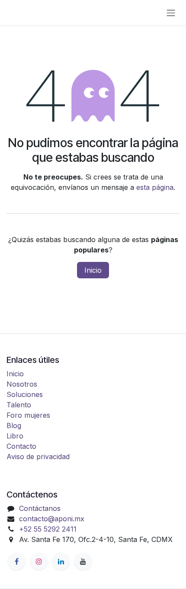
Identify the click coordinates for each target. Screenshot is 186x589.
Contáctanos (40, 508)
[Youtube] (83, 561)
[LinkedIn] (61, 561)
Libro (14, 436)
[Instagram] (39, 561)
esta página (154, 187)
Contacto (21, 446)
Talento (18, 404)
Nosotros (21, 384)
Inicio (93, 270)
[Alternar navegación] (171, 12)
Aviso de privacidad (38, 456)
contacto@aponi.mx (51, 518)
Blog (13, 425)
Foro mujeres (28, 415)
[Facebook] (16, 561)
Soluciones (24, 394)
